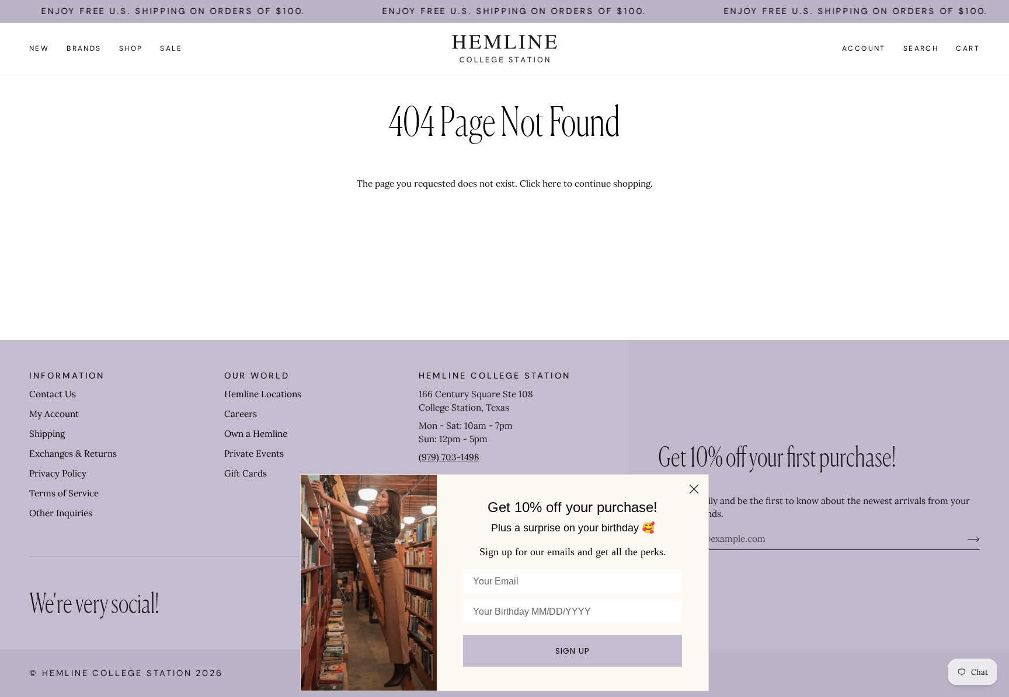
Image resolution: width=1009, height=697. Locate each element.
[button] (84, 49)
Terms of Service (64, 493)
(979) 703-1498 (449, 457)
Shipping (47, 433)
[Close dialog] (694, 489)
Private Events (254, 453)
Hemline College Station (117, 673)
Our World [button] (257, 375)
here (551, 183)
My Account (54, 413)
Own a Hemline (255, 433)
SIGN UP (572, 651)
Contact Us (52, 394)
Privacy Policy (57, 473)
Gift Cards (245, 473)
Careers (240, 413)
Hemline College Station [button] (494, 375)
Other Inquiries (60, 513)
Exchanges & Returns (73, 453)
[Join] (964, 539)
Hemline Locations (262, 394)
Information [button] (67, 375)
